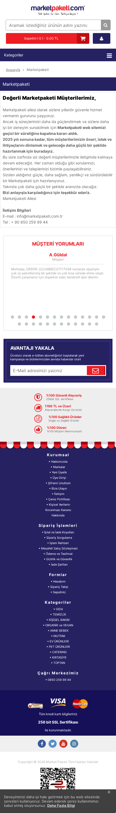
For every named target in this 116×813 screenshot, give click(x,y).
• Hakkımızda (58, 461)
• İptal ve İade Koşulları (58, 532)
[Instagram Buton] (74, 743)
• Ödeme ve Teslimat (58, 554)
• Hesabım (58, 581)
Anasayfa (13, 70)
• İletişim (58, 494)
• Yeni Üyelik (58, 472)
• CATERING (58, 652)
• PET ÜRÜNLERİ (58, 647)
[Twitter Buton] (52, 743)
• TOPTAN (58, 663)
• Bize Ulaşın (58, 488)
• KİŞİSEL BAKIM (58, 620)
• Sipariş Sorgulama (58, 537)
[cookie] (109, 791)
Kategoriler (13, 55)
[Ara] (105, 25)
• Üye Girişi (58, 478)
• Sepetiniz (58, 592)
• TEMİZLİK (58, 614)
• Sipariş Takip (58, 587)
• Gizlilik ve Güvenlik (58, 559)
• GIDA (58, 609)
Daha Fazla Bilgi (61, 805)
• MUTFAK (58, 636)
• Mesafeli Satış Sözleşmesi (58, 548)
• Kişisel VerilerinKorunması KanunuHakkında (58, 510)
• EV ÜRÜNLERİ (58, 641)
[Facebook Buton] (41, 743)
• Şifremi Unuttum (58, 483)
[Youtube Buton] (63, 743)
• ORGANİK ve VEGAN (58, 625)
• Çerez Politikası (58, 499)
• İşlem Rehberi (58, 543)
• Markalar (58, 467)
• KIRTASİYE (58, 657)
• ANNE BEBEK (58, 630)
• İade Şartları (58, 564)
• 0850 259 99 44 (58, 680)
